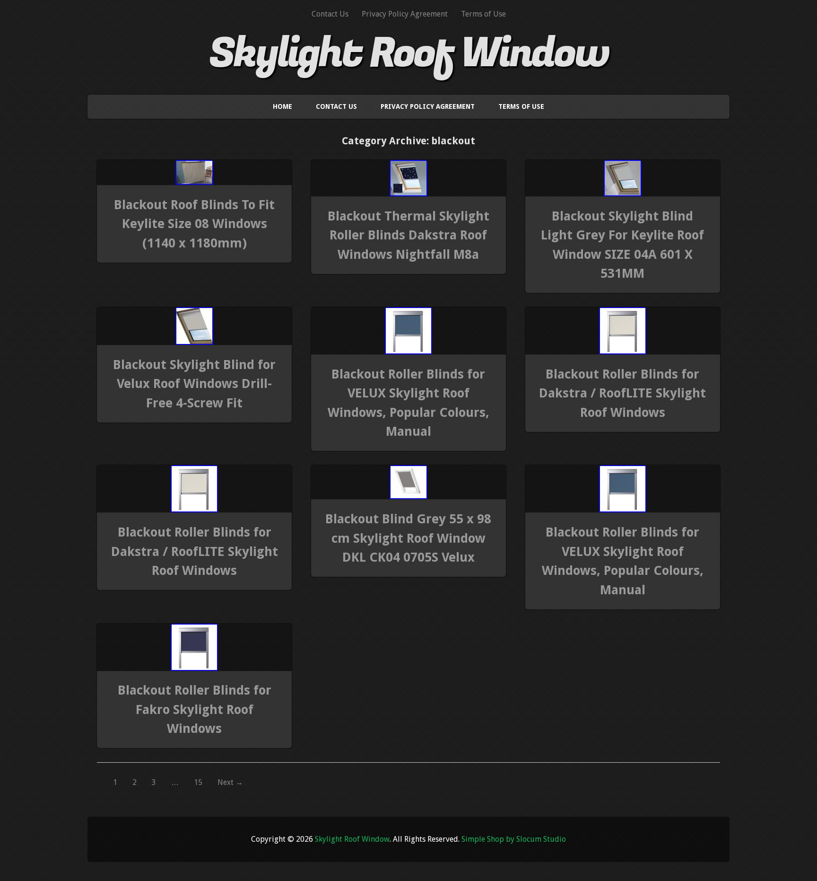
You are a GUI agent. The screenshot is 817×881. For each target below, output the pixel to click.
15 (198, 782)
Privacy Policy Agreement (405, 13)
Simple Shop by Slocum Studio (513, 839)
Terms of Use (483, 13)
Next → (230, 782)
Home (282, 106)
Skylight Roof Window (408, 53)
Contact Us (330, 13)
